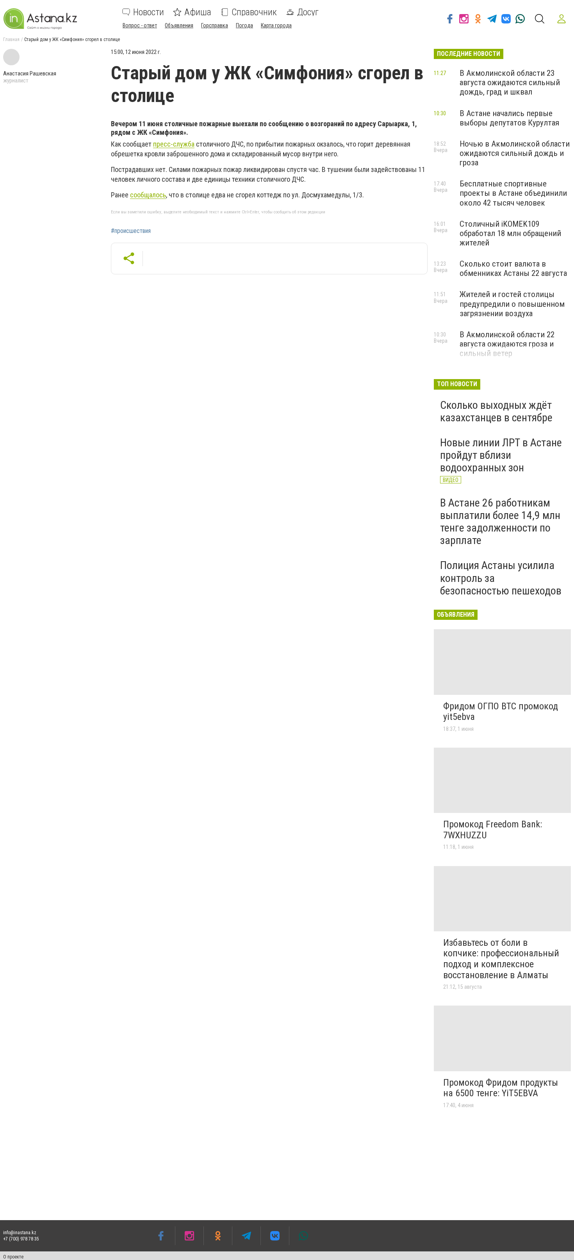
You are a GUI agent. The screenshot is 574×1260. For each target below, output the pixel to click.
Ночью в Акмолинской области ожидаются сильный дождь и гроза (515, 153)
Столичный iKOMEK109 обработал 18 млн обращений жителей (510, 233)
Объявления (179, 25)
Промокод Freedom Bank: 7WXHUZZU (492, 830)
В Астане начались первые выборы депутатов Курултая (509, 118)
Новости (148, 12)
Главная (11, 39)
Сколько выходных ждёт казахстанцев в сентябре (496, 411)
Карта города (276, 25)
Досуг (308, 12)
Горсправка (214, 25)
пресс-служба (173, 144)
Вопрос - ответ (140, 25)
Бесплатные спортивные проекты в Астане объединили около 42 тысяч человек (513, 193)
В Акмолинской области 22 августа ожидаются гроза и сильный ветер (507, 344)
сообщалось (148, 195)
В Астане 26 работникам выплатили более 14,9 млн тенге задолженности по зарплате (500, 521)
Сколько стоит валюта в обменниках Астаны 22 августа (513, 268)
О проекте (13, 1257)
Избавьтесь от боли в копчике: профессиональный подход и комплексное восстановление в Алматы (501, 959)
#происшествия (131, 230)
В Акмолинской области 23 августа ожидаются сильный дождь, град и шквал (510, 82)
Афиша (197, 12)
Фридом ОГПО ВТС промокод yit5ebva (500, 712)
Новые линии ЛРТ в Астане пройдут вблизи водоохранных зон (501, 455)
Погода (244, 25)
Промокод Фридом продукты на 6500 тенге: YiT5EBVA (500, 1088)
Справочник (254, 12)
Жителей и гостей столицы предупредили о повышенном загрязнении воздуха (512, 304)
